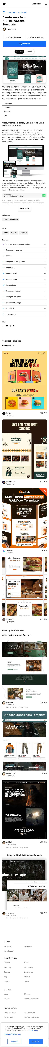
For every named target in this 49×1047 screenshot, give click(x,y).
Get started (36, 4)
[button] (46, 4)
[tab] (24, 104)
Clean (6, 233)
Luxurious (23, 233)
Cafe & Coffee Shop (11, 219)
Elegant (14, 233)
